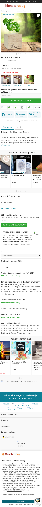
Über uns (4, 420)
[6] (25, 53)
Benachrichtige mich (21, 101)
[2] (18, 53)
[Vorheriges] (3, 33)
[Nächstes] (38, 33)
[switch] (38, 504)
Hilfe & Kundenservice (9, 414)
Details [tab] (19, 127)
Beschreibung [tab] (8, 127)
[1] (16, 54)
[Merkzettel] (33, 6)
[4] (22, 53)
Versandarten (6, 426)
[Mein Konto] (38, 6)
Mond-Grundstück (18, 175)
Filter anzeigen (8, 209)
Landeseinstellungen (8, 432)
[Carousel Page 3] (20, 191)
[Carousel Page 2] (18, 191)
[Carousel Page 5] (23, 191)
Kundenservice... (25, 398)
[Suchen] (29, 6)
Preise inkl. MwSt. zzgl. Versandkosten (11, 68)
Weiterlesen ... (6, 145)
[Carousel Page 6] (25, 191)
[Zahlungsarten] (21, 407)
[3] (20, 53)
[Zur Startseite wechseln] (16, 5)
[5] (23, 53)
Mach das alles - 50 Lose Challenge (20, 363)
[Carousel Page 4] (22, 191)
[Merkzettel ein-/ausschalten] (38, 49)
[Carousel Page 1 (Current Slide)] (16, 191)
